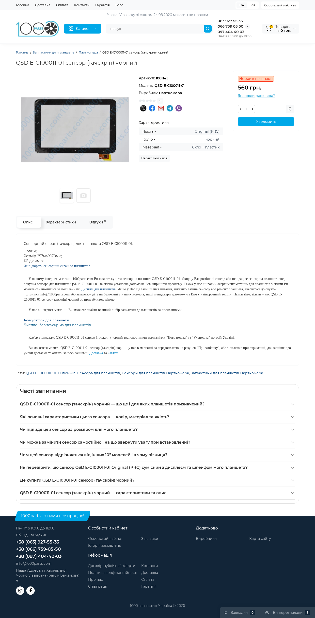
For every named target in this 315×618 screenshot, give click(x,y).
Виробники (206, 538)
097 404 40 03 (231, 31)
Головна (22, 5)
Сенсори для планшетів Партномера (155, 373)
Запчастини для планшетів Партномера (227, 373)
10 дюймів (67, 373)
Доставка (42, 5)
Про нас (95, 579)
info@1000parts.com (33, 563)
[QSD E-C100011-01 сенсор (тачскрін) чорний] (75, 130)
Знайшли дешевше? (256, 95)
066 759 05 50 (230, 26)
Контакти (82, 5)
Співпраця (97, 586)
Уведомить (266, 121)
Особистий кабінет (280, 5)
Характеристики (61, 222)
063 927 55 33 (230, 20)
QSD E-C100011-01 (41, 373)
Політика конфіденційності (112, 572)
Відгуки (97, 222)
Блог (119, 5)
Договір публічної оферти (111, 565)
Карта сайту (260, 538)
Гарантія (102, 5)
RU (253, 5)
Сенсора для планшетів (98, 373)
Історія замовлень (104, 545)
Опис (28, 222)
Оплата (62, 5)
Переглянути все (154, 158)
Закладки (149, 538)
